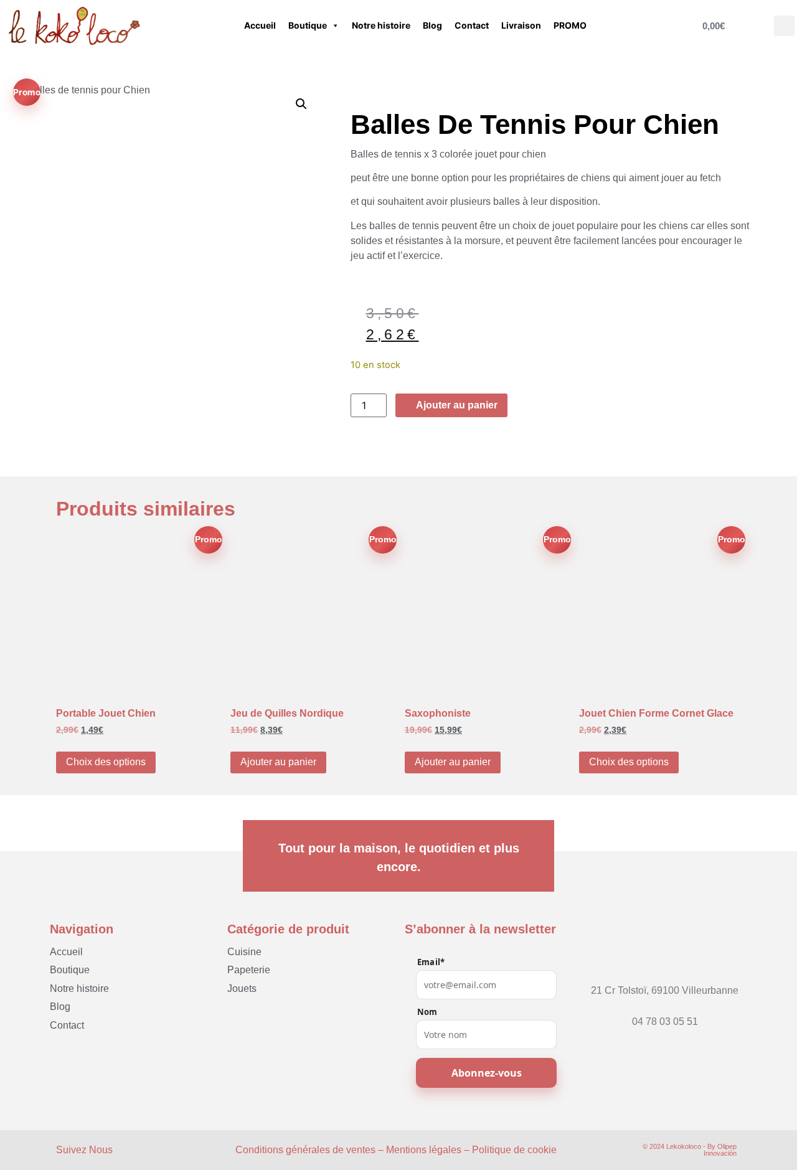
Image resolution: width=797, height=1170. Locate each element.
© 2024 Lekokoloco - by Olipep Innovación (690, 1150)
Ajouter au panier (278, 762)
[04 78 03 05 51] (665, 1010)
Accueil (260, 25)
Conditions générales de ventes (305, 1149)
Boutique (307, 25)
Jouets (242, 988)
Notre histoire (381, 25)
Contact (472, 25)
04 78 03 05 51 (665, 1021)
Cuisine (244, 951)
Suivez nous (84, 1149)
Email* (431, 962)
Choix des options (106, 762)
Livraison (521, 25)
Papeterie (248, 970)
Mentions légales (423, 1149)
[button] (784, 26)
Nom (427, 1012)
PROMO (570, 25)
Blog (432, 25)
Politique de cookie (514, 1149)
